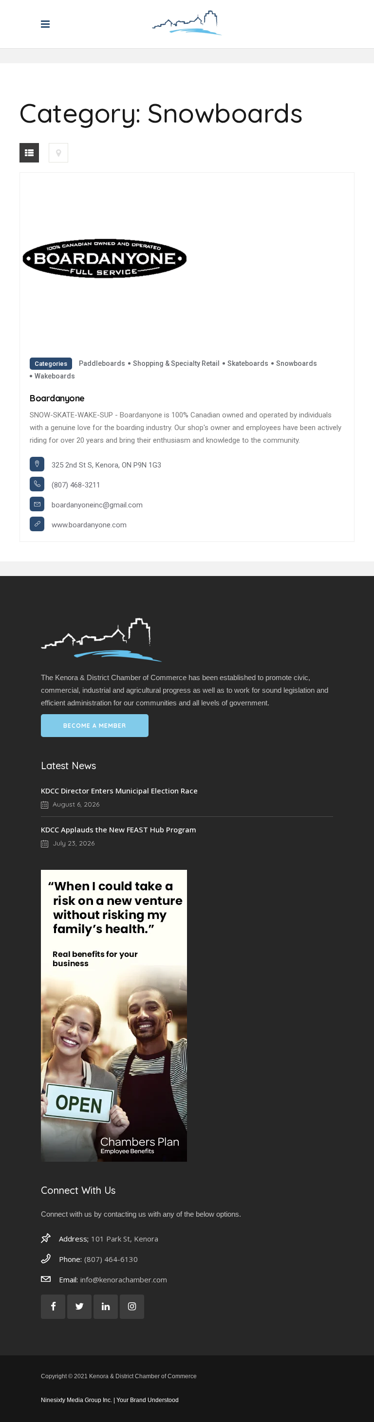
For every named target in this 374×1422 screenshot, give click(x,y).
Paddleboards (102, 363)
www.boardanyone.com (89, 525)
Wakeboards (55, 376)
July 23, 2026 (72, 843)
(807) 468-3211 (76, 485)
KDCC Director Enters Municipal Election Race (119, 790)
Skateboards (247, 363)
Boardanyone (57, 398)
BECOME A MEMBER (94, 725)
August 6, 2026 (75, 804)
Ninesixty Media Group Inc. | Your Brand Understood (110, 1400)
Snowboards (296, 363)
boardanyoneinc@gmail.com (97, 505)
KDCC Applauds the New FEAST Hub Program (118, 829)
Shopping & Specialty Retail (176, 363)
